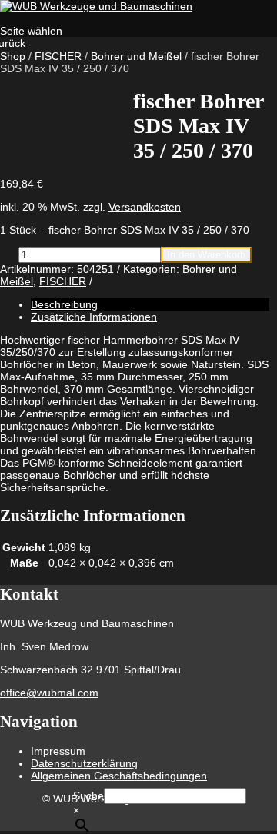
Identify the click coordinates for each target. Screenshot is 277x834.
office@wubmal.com (49, 692)
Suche (88, 795)
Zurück (12, 43)
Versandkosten (144, 207)
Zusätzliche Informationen (94, 317)
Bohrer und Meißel (136, 56)
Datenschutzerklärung (84, 763)
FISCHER (58, 56)
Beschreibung (64, 304)
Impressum (58, 751)
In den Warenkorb (206, 255)
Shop (12, 56)
